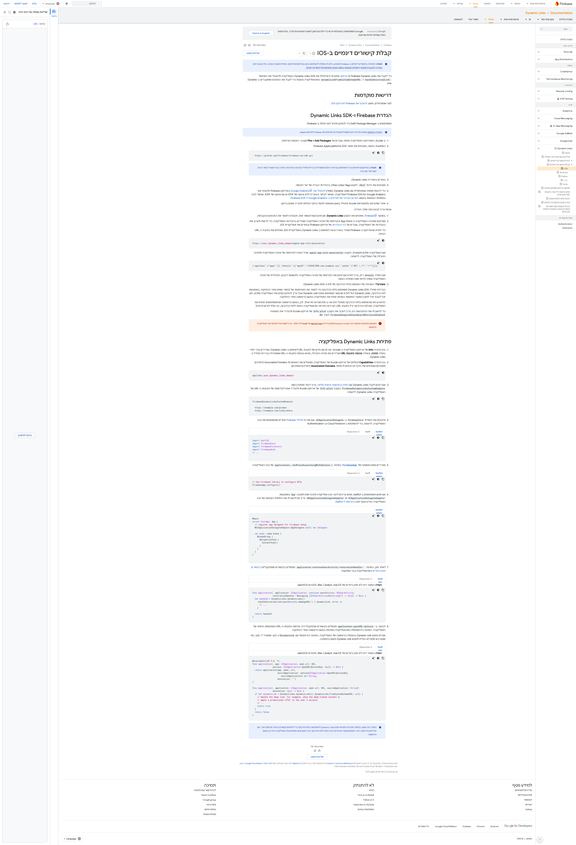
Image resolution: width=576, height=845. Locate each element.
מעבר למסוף (20, 3)
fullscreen (9, 12)
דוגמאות (458, 19)
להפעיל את (308, 190)
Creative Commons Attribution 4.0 (341, 763)
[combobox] (87, 3)
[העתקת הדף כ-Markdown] (304, 53)
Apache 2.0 (298, 763)
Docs (475, 3)
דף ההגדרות (339, 224)
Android (494, 826)
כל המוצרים (423, 826)
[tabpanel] (317, 448)
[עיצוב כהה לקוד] (378, 152)
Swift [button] (367, 431)
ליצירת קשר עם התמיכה (205, 790)
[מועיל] (249, 45)
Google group (209, 799)
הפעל (517, 3)
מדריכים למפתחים (523, 790)
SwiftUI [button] (379, 431)
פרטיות (520, 838)
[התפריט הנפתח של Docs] (469, 3)
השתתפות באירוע (366, 809)
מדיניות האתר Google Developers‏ (260, 763)
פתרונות (500, 3)
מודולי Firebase (294, 420)
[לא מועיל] (245, 45)
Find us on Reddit (366, 795)
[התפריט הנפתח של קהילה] (453, 3)
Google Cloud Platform (446, 826)
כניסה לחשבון (25, 435)
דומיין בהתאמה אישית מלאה (333, 384)
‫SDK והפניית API (525, 795)
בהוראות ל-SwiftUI (346, 501)
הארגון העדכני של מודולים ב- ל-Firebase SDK (325, 198)
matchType (316, 323)
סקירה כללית (565, 19)
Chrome (480, 826)
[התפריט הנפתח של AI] (525, 19)
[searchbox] (555, 29)
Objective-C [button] (353, 431)
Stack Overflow (208, 795)
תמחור (487, 3)
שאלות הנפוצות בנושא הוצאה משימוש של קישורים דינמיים (332, 67)
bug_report (14, 12)
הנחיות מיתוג (210, 809)
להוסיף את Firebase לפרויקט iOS (349, 103)
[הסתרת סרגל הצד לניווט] (540, 840)
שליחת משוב (253, 53)
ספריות (528, 804)
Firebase (388, 45)
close (5, 12)
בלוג (34, 3)
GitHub (528, 809)
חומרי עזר (473, 19)
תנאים (529, 838)
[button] (558, 52)
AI (530, 19)
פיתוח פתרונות (537, 3)
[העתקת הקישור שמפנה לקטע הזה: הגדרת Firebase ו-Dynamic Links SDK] (307, 116)
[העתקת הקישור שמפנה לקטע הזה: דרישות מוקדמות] (351, 95)
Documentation (561, 13)
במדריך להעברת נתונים (371, 67)
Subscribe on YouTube (364, 804)
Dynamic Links (535, 13)
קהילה (460, 3)
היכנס (6, 3)
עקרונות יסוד (547, 19)
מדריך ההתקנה (374, 132)
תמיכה (443, 3)
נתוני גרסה (211, 804)
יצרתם (344, 76)
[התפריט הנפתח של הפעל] (510, 3)
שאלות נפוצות (209, 814)
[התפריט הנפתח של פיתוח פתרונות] (526, 3)
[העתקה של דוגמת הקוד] (383, 152)
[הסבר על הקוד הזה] (373, 152)
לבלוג (371, 790)
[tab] (379, 431)
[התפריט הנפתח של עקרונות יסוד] (537, 19)
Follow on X (368, 799)
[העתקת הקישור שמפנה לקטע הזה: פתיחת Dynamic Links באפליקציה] (316, 342)
